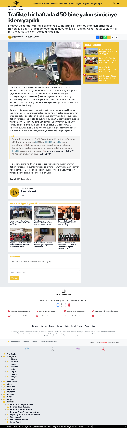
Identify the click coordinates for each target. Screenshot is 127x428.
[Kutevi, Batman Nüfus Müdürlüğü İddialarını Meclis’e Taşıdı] (69, 213)
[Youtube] (69, 305)
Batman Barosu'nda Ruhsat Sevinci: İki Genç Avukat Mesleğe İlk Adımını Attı (67, 246)
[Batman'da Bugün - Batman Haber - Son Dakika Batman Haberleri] (15, 3)
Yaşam (86, 3)
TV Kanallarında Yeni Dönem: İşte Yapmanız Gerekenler (43, 245)
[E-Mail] (22, 195)
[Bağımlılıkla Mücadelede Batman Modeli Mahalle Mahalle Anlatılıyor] (21, 235)
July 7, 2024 (45, 154)
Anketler (11, 394)
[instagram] (78, 349)
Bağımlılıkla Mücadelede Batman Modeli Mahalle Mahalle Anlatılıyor (20, 245)
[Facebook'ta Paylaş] (97, 37)
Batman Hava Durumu (47, 311)
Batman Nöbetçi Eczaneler (20, 311)
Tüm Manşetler (44, 316)
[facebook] (27, 349)
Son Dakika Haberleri (73, 316)
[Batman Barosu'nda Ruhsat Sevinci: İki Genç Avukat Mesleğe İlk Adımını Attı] (69, 235)
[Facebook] (58, 305)
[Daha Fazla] (109, 37)
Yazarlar (11, 387)
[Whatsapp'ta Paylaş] (105, 37)
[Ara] (114, 3)
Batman (45, 3)
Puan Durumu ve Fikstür (19, 316)
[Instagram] (65, 305)
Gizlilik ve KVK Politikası (48, 341)
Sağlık (78, 3)
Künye (34, 341)
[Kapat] (126, 426)
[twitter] (52, 349)
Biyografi (11, 392)
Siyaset (54, 3)
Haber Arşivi (99, 316)
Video (9, 384)
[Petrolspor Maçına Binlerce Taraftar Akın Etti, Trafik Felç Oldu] (45, 213)
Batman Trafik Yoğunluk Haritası (106, 311)
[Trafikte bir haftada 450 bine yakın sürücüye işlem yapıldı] (44, 63)
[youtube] (103, 349)
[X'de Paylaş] (101, 37)
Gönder (14, 278)
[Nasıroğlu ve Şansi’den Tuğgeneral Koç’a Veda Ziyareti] (21, 213)
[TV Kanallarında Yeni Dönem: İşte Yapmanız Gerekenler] (45, 235)
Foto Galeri (12, 381)
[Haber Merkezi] (14, 192)
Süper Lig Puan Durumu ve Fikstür (25, 414)
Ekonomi (63, 3)
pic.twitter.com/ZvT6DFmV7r (61, 151)
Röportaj (11, 389)
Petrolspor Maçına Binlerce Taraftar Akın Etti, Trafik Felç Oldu (43, 223)
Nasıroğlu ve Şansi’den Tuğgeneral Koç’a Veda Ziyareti (20, 223)
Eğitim (71, 3)
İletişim (26, 341)
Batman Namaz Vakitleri (76, 311)
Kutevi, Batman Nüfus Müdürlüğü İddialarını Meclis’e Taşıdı (67, 223)
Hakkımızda (15, 341)
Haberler (11, 10)
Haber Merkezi (28, 191)
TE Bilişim (103, 342)
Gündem (37, 3)
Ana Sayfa (11, 354)
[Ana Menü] (118, 3)
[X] (61, 305)
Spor (100, 3)
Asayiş (94, 3)
